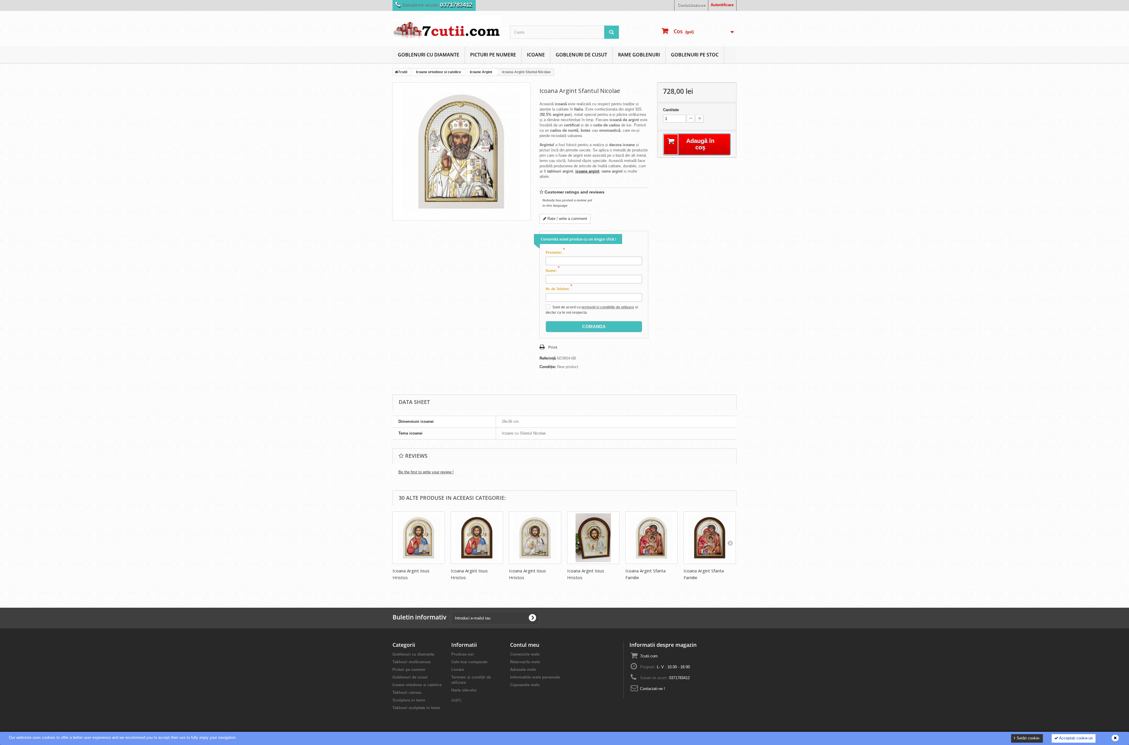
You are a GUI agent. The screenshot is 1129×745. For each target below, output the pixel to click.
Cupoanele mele (525, 685)
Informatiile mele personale (535, 677)
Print (552, 347)
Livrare (457, 669)
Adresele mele (523, 669)
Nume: (553, 270)
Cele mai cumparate (469, 662)
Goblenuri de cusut (581, 54)
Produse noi (462, 654)
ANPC (456, 700)
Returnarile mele (525, 662)
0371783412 (679, 678)
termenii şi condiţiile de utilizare (608, 307)
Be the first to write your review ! (426, 472)
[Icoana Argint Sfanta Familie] (651, 538)
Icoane (536, 54)
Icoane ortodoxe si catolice (417, 685)
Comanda (594, 326)
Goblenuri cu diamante (428, 54)
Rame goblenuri (639, 54)
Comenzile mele (525, 654)
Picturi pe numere (493, 54)
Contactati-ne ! (652, 688)
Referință (548, 358)
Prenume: (555, 252)
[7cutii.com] (447, 28)
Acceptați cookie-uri (1075, 738)
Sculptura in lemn (409, 700)
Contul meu (524, 644)
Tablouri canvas (407, 692)
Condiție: (548, 367)
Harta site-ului (464, 690)
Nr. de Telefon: (559, 288)
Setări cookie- (1028, 738)
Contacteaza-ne (691, 5)
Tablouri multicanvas (412, 662)
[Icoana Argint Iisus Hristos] (419, 538)
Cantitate (671, 110)
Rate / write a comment (566, 218)
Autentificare (722, 5)
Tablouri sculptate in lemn (416, 708)
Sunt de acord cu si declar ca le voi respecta (592, 310)
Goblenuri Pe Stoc (695, 54)
